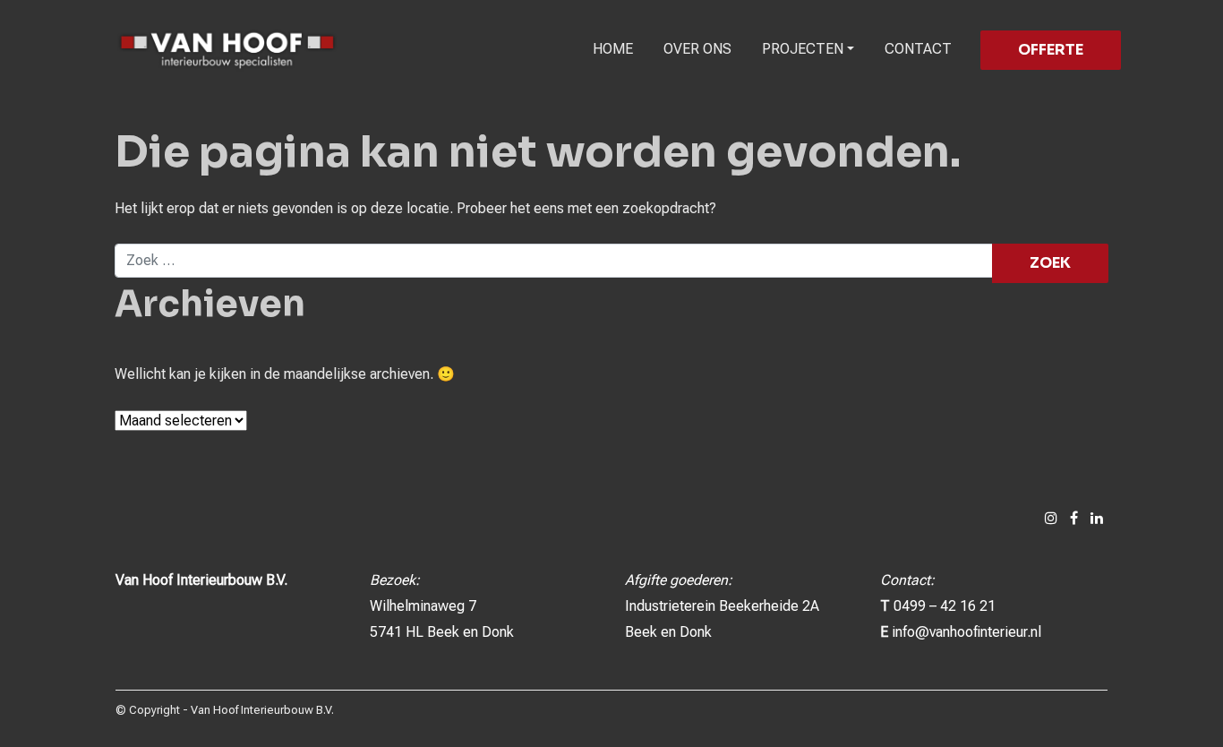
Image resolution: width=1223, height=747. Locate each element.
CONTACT (918, 48)
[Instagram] (1051, 518)
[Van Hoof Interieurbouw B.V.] (227, 50)
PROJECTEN (802, 48)
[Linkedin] (1097, 518)
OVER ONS (697, 48)
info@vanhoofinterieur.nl (966, 631)
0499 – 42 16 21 (945, 605)
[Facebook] (1073, 518)
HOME (613, 48)
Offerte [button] (1050, 49)
